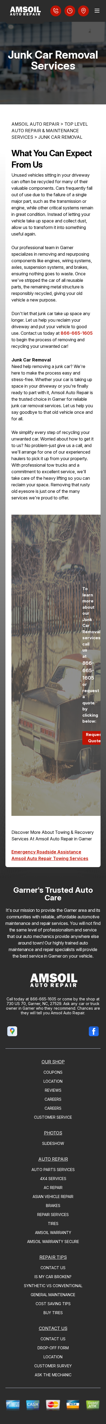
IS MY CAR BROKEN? (53, 1276)
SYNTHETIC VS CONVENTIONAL (53, 1285)
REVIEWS (53, 1090)
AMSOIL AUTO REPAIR (35, 124)
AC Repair (53, 1187)
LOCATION (53, 1081)
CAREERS (53, 1099)
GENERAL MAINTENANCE (53, 1294)
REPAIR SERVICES (53, 1214)
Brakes (53, 1205)
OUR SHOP (53, 1061)
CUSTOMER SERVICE (53, 1117)
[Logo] (24, 12)
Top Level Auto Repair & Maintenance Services (49, 130)
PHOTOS (53, 1133)
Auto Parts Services (53, 1169)
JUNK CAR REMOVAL (60, 137)
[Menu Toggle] (97, 11)
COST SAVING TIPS (53, 1303)
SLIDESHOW (53, 1143)
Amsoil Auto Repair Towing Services (49, 858)
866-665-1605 (77, 333)
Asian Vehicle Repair (53, 1196)
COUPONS (53, 1072)
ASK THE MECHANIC (53, 1374)
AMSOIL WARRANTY (53, 1232)
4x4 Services (53, 1178)
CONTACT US (53, 1267)
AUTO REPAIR (53, 1159)
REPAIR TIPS (53, 1257)
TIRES (53, 1223)
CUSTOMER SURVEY (53, 1365)
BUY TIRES (53, 1312)
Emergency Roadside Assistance (46, 852)
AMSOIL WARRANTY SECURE (53, 1241)
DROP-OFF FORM (53, 1347)
